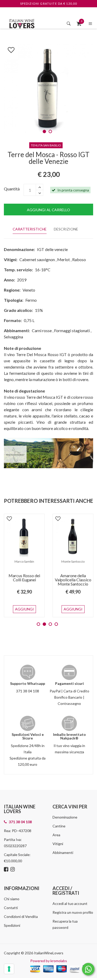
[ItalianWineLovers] (22, 23)
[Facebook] (7, 869)
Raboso (79, 259)
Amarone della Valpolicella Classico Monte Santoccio (73, 579)
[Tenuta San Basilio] (48, 452)
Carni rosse (42, 330)
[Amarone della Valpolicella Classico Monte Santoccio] (73, 537)
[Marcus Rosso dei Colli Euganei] (24, 537)
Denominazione (65, 817)
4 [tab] (56, 624)
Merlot (63, 259)
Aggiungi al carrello (48, 210)
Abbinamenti (63, 852)
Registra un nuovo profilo (73, 912)
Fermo (31, 300)
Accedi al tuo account (70, 903)
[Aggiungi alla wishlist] (8, 49)
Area (56, 835)
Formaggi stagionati (72, 330)
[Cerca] (69, 23)
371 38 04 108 (27, 691)
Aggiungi (24, 609)
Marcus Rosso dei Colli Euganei (24, 577)
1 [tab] (44, 131)
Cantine (59, 826)
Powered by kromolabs (48, 960)
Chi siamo (11, 899)
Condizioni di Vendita (21, 916)
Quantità (12, 188)
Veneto (29, 289)
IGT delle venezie (52, 249)
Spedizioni (12, 925)
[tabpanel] (48, 89)
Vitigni (58, 843)
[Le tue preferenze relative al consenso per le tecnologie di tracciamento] (9, 969)
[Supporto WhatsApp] (88, 970)
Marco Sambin (24, 561)
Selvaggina (13, 336)
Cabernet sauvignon (37, 259)
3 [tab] (50, 624)
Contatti (11, 907)
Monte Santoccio (73, 561)
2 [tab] (50, 131)
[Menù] (90, 23)
